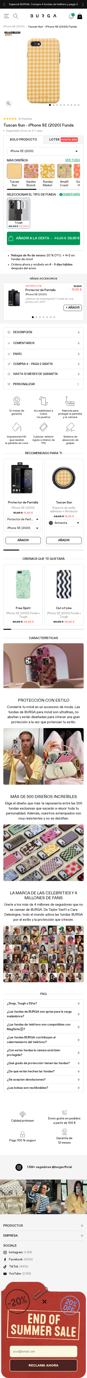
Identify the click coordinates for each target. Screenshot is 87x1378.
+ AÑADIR (73, 307)
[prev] (4, 4)
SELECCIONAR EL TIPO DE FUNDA (31, 194)
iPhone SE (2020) (14, 26)
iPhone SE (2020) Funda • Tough (23, 615)
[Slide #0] (50, 105)
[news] (71, 16)
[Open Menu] (6, 16)
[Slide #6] (71, 105)
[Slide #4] (64, 105)
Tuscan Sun (64, 502)
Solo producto (23, 139)
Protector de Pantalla (23, 502)
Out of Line (64, 608)
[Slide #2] (57, 105)
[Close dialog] (44, 1302)
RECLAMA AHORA (43, 1365)
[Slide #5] (68, 105)
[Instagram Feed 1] (43, 1197)
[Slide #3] (61, 105)
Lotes (63, 139)
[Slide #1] (53, 105)
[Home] (43, 16)
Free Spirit (23, 608)
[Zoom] (8, 104)
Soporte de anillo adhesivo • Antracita (63, 510)
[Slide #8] (78, 105)
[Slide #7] (75, 105)
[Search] (15, 16)
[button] (17, 119)
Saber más (71, 194)
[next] (83, 4)
